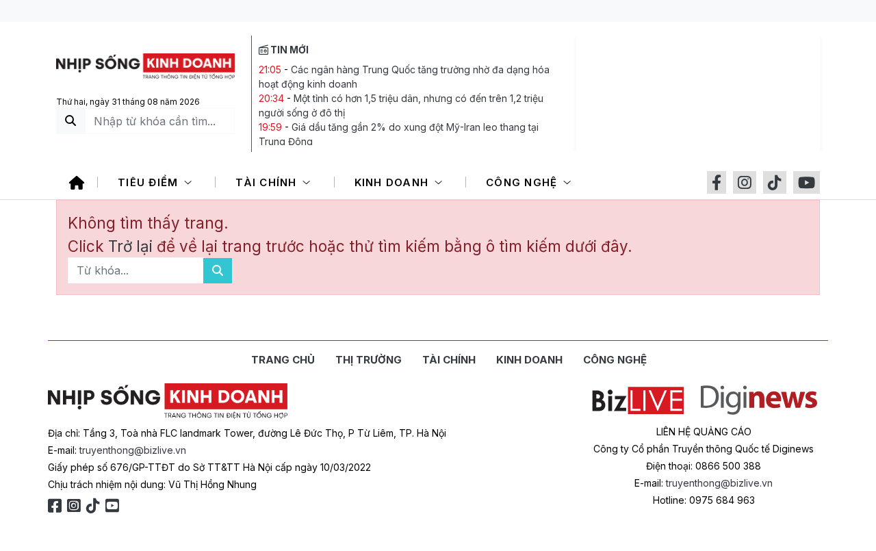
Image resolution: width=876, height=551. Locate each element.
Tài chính (267, 182)
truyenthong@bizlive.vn (132, 450)
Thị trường (368, 359)
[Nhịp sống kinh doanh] (167, 401)
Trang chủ (283, 359)
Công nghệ (523, 182)
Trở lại (132, 246)
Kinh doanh (394, 182)
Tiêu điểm (150, 182)
